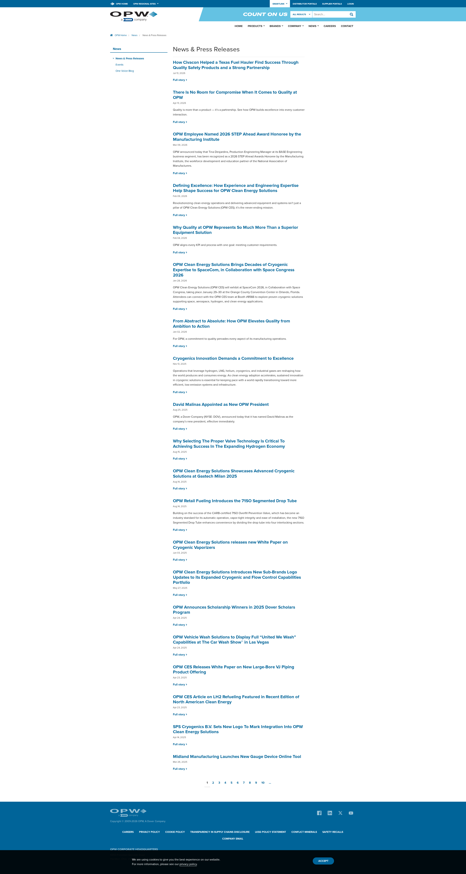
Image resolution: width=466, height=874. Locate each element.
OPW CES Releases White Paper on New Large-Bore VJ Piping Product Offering (233, 669)
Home (239, 26)
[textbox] (334, 14)
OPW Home (121, 4)
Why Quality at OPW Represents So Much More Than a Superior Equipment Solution (235, 230)
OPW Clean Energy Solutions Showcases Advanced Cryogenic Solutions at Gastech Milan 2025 (234, 473)
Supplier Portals (332, 4)
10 (262, 783)
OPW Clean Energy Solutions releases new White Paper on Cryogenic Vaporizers (230, 545)
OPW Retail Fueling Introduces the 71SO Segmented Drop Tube (235, 500)
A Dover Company (155, 821)
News (134, 35)
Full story (179, 80)
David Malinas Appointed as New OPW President (221, 404)
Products (255, 26)
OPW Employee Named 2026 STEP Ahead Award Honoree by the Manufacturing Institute (237, 137)
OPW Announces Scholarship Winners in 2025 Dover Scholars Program (234, 610)
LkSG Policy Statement (270, 832)
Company (294, 26)
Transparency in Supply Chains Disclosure (220, 832)
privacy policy (188, 864)
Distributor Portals (305, 4)
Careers (330, 26)
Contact (347, 26)
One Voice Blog (125, 70)
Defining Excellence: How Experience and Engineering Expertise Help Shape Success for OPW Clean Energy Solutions (236, 188)
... (270, 783)
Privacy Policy (149, 832)
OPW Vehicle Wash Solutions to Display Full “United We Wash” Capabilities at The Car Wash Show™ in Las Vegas (234, 639)
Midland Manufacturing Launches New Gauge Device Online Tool (237, 756)
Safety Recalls (332, 832)
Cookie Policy (175, 832)
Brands (275, 26)
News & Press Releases (154, 35)
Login (350, 4)
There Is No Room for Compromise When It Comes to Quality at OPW (235, 95)
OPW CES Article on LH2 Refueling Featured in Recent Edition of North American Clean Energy (236, 699)
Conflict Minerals (304, 832)
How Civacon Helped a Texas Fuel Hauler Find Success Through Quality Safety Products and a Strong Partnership (236, 65)
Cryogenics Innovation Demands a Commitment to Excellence (233, 358)
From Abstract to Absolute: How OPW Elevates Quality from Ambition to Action (231, 323)
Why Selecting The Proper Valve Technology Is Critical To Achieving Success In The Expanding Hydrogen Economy (229, 443)
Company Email (232, 838)
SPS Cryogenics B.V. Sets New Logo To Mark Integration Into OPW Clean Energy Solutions (238, 729)
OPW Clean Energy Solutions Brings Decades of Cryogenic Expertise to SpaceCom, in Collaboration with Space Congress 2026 (233, 270)
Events (119, 64)
